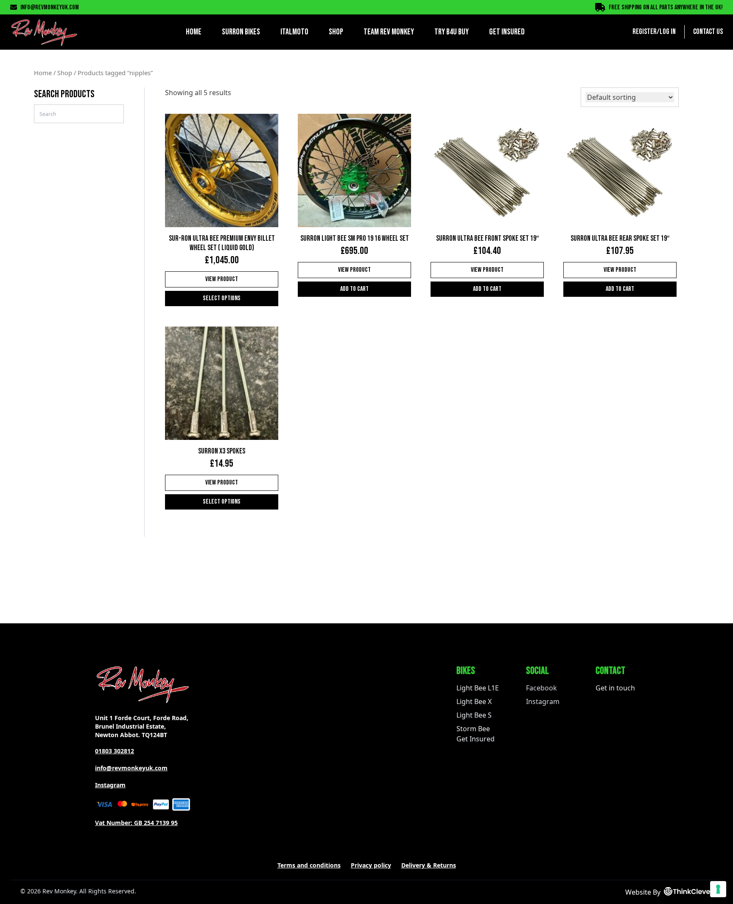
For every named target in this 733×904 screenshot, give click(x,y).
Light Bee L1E (477, 688)
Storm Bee (473, 728)
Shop (336, 32)
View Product (221, 279)
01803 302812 (114, 751)
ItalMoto (294, 32)
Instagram (110, 785)
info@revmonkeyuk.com (49, 7)
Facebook (541, 688)
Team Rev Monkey (389, 32)
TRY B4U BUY (451, 32)
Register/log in (654, 31)
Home (193, 32)
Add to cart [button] (354, 289)
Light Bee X (474, 701)
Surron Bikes (241, 32)
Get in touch (615, 688)
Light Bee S (474, 715)
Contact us (708, 31)
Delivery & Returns (428, 865)
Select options (222, 298)
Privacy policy (371, 865)
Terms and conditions (309, 865)
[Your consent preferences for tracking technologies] (718, 889)
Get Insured (507, 32)
